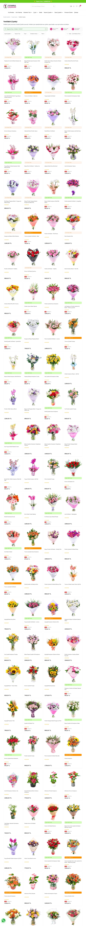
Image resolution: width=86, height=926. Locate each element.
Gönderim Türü (27, 12)
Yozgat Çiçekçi (14, 17)
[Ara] (53, 6)
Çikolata (76, 12)
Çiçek (34, 12)
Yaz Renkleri (11, 12)
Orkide (40, 12)
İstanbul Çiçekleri (6, 17)
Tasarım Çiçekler (48, 12)
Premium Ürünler (68, 12)
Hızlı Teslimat (19, 12)
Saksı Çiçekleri (58, 12)
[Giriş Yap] (74, 6)
